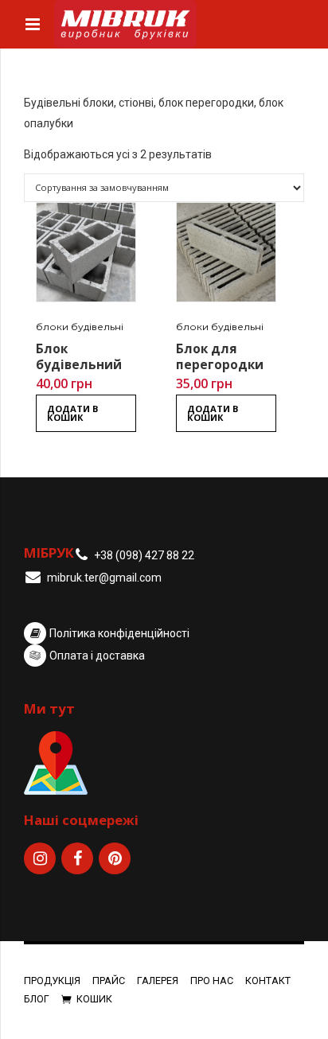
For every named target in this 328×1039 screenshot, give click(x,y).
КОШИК (94, 999)
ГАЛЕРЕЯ (157, 980)
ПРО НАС (211, 980)
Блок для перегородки (220, 356)
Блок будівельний (79, 356)
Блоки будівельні (79, 327)
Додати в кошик (73, 413)
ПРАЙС (108, 980)
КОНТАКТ (268, 980)
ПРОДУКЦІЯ (52, 980)
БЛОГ (36, 999)
